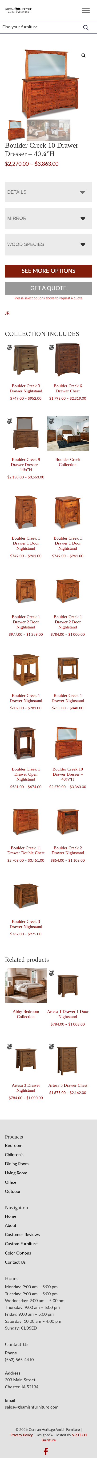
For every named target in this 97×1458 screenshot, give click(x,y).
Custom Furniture (21, 1244)
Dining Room (17, 1164)
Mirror (16, 218)
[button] (83, 55)
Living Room (16, 1173)
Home (10, 1216)
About (10, 1226)
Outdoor (13, 1192)
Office (10, 1182)
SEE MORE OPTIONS (48, 271)
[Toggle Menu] (86, 10)
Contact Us (15, 1262)
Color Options (18, 1253)
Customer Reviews (22, 1235)
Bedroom (13, 1146)
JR (7, 313)
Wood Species (25, 244)
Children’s (14, 1155)
